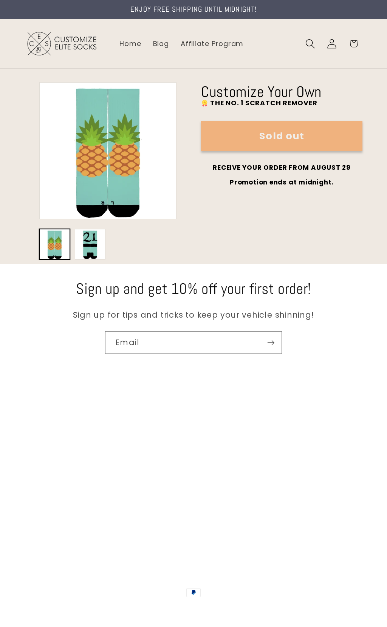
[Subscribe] (271, 342)
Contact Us (46, 437)
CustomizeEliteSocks (156, 609)
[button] (310, 43)
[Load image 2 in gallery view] (90, 244)
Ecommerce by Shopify (251, 609)
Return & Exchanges (61, 501)
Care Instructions (56, 517)
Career (37, 453)
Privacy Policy (49, 533)
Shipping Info (48, 469)
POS (195, 609)
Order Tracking (52, 485)
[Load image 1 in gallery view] (54, 244)
